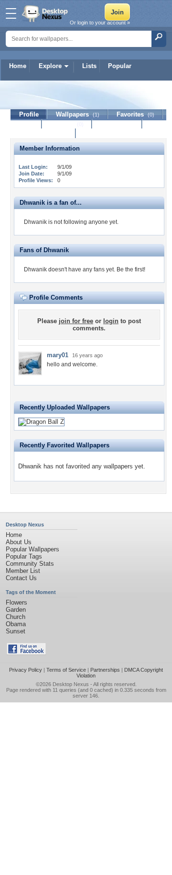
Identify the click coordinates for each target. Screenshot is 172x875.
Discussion (117, 124)
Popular (119, 66)
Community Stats (30, 563)
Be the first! (131, 269)
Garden (16, 609)
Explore (50, 66)
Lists (89, 66)
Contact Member (43, 133)
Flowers (16, 602)
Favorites (135, 114)
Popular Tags (24, 556)
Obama (16, 624)
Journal (67, 124)
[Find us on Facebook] (26, 652)
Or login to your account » (100, 22)
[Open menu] (11, 13)
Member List (23, 570)
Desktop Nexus (71, 684)
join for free (76, 321)
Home (17, 66)
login (110, 321)
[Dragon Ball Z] (41, 421)
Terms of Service (66, 670)
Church (15, 616)
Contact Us (21, 578)
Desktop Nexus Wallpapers (46, 13)
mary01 (57, 355)
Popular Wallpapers (32, 549)
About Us (19, 542)
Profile (29, 114)
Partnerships (105, 670)
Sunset (15, 631)
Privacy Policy (25, 670)
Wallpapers (77, 114)
